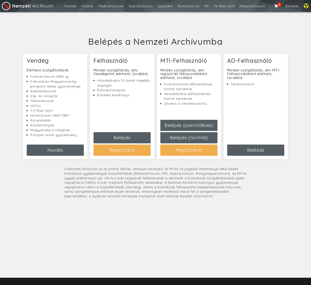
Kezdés (55, 150)
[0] (276, 6)
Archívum (32, 6)
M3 (206, 6)
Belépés (292, 6)
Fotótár (87, 6)
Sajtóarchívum (141, 6)
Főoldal (70, 6)
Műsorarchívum (252, 6)
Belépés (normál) (189, 137)
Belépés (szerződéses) (188, 125)
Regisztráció (122, 150)
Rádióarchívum (111, 6)
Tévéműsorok (188, 6)
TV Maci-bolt (224, 6)
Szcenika (165, 6)
